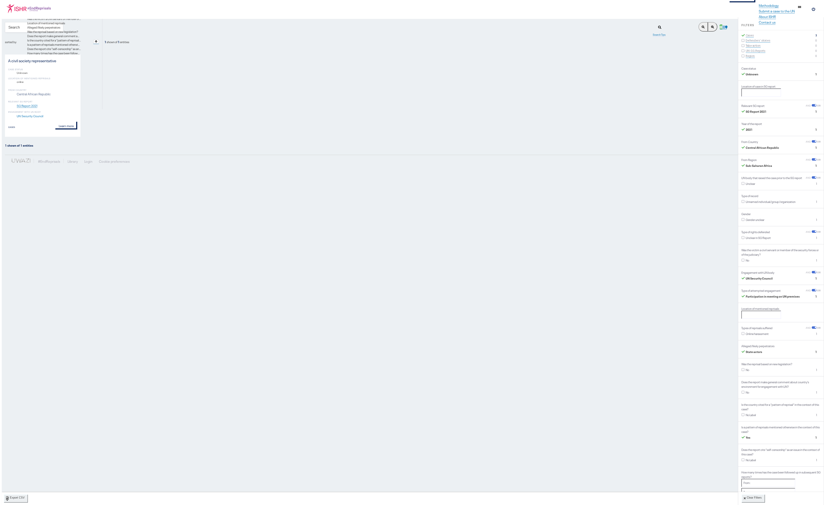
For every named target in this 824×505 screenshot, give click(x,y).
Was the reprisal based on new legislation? (52, 31)
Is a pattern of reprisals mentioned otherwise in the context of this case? (70, 44)
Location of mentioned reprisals (46, 23)
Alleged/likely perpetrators (43, 27)
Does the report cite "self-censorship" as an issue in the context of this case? (72, 48)
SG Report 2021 (27, 105)
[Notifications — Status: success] (800, 7)
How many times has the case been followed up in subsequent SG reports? (72, 53)
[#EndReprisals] (34, 8)
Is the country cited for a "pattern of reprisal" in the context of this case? (69, 40)
